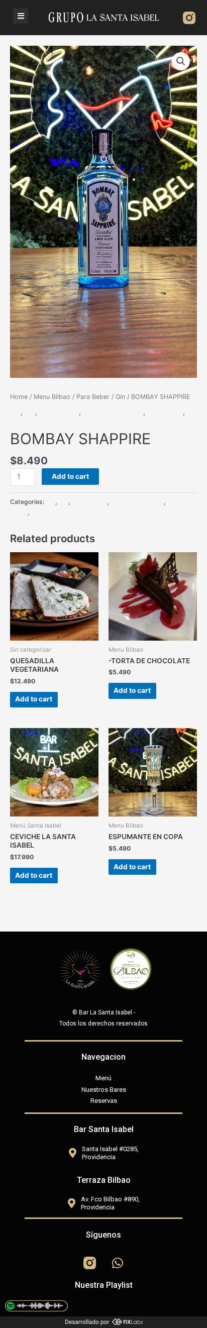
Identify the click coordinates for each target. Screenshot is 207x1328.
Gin (120, 396)
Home (19, 396)
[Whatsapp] (117, 1263)
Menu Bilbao (52, 396)
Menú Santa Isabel (113, 412)
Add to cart (70, 476)
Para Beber (93, 396)
